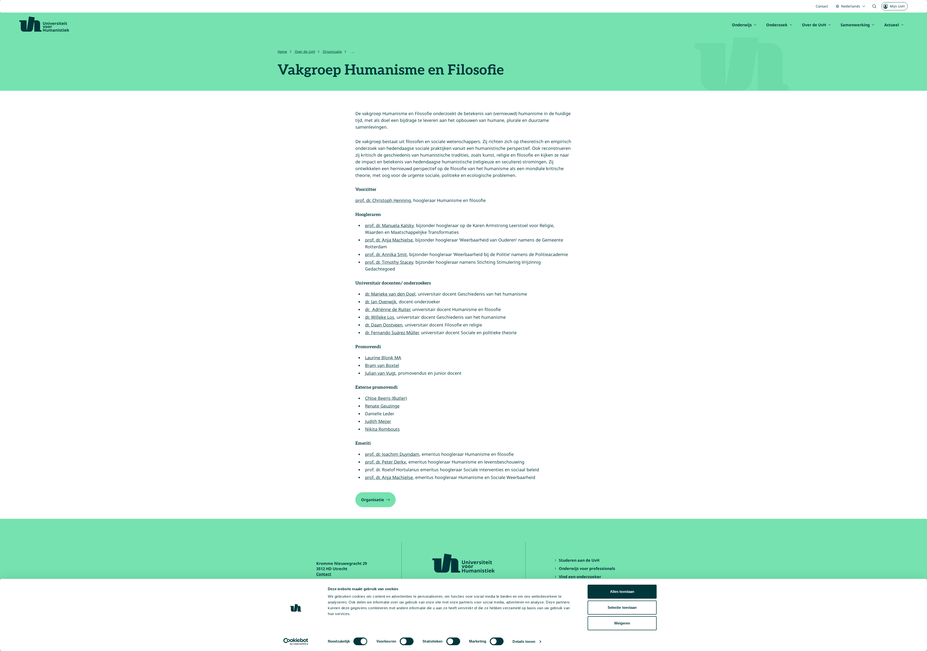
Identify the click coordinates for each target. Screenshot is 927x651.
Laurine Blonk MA (383, 357)
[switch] (407, 641)
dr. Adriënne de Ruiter (387, 309)
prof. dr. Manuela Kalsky (389, 225)
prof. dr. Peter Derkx (385, 462)
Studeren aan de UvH (579, 560)
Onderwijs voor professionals (587, 568)
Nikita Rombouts (382, 429)
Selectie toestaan (622, 607)
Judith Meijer (378, 421)
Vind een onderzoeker (580, 576)
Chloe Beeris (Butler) (386, 398)
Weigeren (622, 623)
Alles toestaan (622, 591)
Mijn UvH (897, 6)
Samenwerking (855, 25)
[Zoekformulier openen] (874, 6)
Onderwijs (742, 25)
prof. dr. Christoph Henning (383, 200)
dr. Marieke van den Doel (390, 294)
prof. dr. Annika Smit (386, 254)
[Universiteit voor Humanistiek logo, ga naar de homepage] (44, 24)
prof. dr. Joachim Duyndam (392, 454)
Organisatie (332, 51)
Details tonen (524, 641)
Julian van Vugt (380, 373)
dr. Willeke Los (379, 317)
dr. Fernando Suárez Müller (392, 332)
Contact (822, 6)
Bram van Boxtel (382, 365)
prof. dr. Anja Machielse (389, 240)
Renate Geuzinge (382, 406)
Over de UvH (814, 25)
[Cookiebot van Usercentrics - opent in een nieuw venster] (296, 641)
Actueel (891, 25)
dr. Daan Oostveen (383, 325)
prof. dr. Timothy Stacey (389, 262)
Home (282, 51)
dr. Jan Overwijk (380, 302)
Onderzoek (776, 25)
